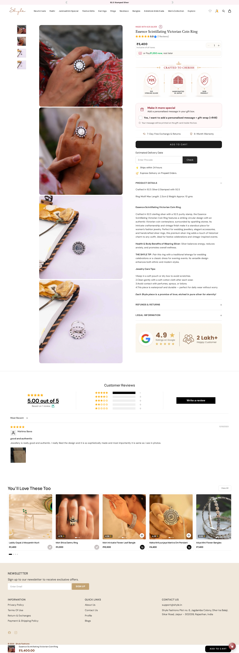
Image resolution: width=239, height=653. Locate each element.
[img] (17, 427)
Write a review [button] (196, 400)
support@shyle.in (172, 604)
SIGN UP (80, 586)
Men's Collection (176, 11)
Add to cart (179, 144)
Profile (88, 615)
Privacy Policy (16, 604)
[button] (143, 36)
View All (224, 488)
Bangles (136, 11)
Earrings (102, 11)
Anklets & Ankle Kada (154, 11)
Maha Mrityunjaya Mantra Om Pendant (168, 542)
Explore (191, 11)
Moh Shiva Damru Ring (67, 542)
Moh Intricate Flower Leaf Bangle (119, 542)
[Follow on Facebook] (9, 632)
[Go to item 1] (21, 29)
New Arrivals (40, 11)
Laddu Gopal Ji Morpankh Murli (24, 542)
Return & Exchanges (19, 615)
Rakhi (52, 11)
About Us (90, 604)
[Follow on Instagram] (15, 632)
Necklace (124, 11)
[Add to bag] (50, 547)
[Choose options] (142, 535)
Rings (113, 11)
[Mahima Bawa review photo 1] (18, 455)
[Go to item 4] (21, 64)
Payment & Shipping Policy (23, 620)
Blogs (88, 620)
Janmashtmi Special (68, 11)
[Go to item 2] (21, 41)
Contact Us (91, 610)
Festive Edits (88, 11)
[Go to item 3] (21, 53)
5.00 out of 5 (43, 400)
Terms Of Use (15, 610)
